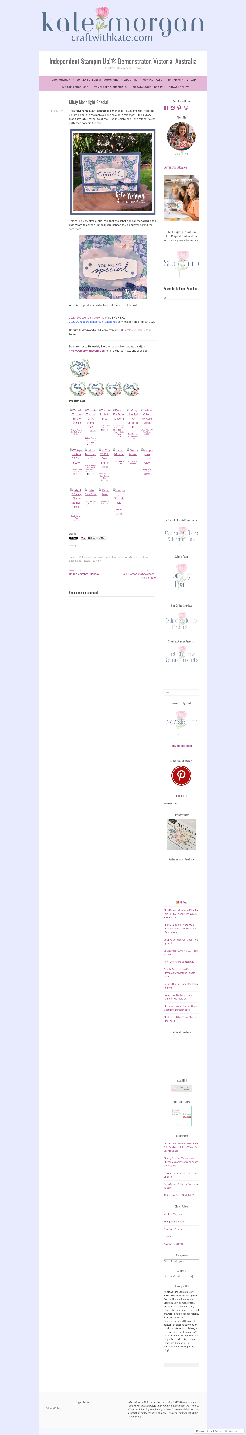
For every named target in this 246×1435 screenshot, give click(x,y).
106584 (147, 434)
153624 (91, 474)
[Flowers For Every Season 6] (119, 418)
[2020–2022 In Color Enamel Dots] (105, 466)
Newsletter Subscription (89, 350)
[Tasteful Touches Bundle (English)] (76, 422)
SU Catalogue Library (148, 87)
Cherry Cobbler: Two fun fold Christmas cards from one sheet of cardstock (181, 929)
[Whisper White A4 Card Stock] (76, 462)
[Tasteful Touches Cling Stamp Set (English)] (91, 431)
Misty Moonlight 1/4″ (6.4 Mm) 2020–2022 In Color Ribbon (90, 469)
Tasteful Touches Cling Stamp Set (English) (91, 440)
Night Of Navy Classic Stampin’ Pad (76, 516)
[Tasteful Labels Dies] (105, 418)
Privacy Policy (179, 87)
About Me (130, 80)
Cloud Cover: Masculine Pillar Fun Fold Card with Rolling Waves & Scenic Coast (181, 914)
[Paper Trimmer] (119, 454)
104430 (119, 514)
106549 (76, 474)
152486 (119, 436)
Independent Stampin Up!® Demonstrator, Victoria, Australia (123, 61)
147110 (76, 520)
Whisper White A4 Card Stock (76, 471)
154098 (76, 434)
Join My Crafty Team (182, 80)
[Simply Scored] (133, 454)
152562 (91, 444)
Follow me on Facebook (181, 745)
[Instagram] (173, 107)
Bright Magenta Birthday (84, 572)
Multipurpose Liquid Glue (147, 471)
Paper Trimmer (118, 462)
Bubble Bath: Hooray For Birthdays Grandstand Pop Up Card (179, 973)
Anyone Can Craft (173, 1244)
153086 (133, 438)
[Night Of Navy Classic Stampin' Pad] (76, 506)
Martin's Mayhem (173, 1214)
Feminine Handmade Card (96, 557)
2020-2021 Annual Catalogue (86, 317)
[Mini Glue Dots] (91, 494)
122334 (133, 464)
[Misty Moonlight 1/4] (91, 458)
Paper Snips (105, 502)
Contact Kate (152, 80)
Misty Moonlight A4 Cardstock (133, 435)
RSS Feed (182, 902)
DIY (79, 557)
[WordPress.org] (186, 107)
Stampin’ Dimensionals (119, 511)
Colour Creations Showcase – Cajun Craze (139, 574)
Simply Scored (133, 462)
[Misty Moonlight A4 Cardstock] (133, 426)
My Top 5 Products (75, 87)
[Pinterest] (180, 107)
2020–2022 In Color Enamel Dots (104, 476)
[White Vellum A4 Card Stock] (147, 422)
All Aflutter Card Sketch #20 (179, 961)
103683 (91, 504)
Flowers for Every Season (124, 557)
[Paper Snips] (105, 494)
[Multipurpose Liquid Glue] (147, 462)
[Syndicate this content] (177, 902)
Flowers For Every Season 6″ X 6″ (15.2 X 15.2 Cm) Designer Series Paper (119, 430)
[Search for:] (181, 692)
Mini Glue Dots (91, 502)
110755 (147, 474)
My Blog (168, 1236)
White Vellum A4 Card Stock (147, 431)
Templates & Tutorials (110, 87)
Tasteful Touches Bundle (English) (76, 431)
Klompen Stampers (174, 1221)
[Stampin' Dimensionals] (119, 502)
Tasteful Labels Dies (105, 427)
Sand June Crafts (173, 1229)
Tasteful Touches (91, 560)
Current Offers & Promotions (97, 80)
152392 (119, 464)
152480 (105, 480)
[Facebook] (166, 107)
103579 (105, 504)
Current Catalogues (175, 167)
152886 (105, 430)
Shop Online (60, 80)
